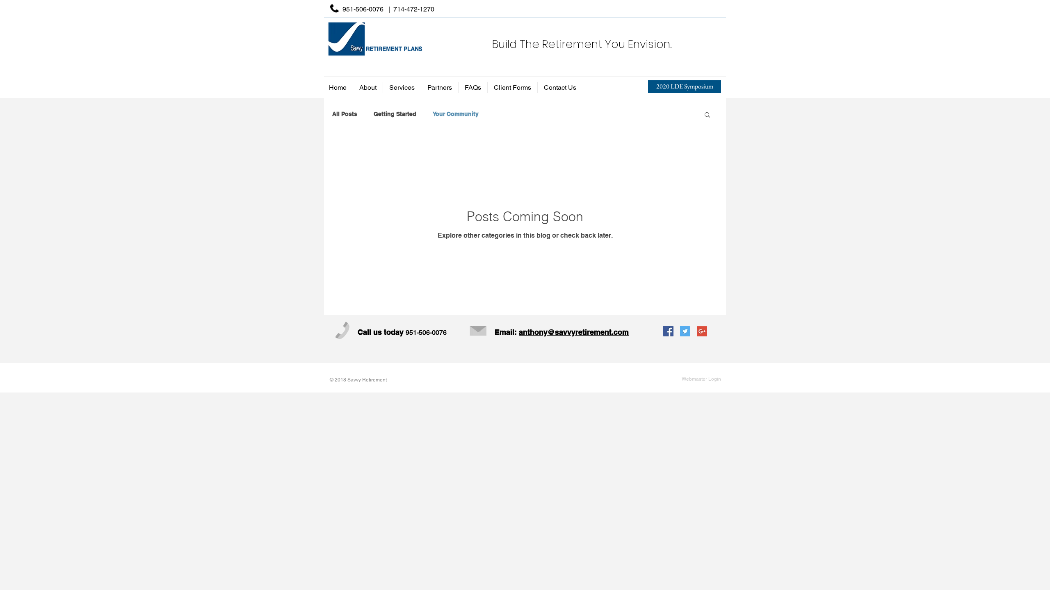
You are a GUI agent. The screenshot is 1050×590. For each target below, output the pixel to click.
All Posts (344, 114)
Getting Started (395, 114)
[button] (707, 115)
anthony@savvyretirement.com (574, 332)
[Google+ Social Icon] (702, 331)
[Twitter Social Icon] (685, 331)
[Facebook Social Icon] (668, 331)
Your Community (456, 114)
